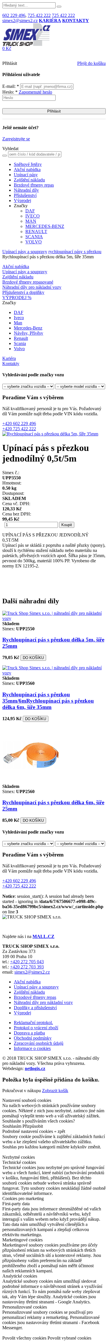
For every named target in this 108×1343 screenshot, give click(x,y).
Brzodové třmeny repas (35, 997)
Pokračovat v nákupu (21, 1090)
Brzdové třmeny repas (34, 185)
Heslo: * (27, 92)
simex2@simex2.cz (20, 20)
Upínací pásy (26, 174)
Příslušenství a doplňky (23, 292)
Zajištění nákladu (29, 179)
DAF (30, 210)
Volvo (19, 348)
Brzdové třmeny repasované (27, 282)
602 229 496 (13, 15)
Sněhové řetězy (28, 164)
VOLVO (33, 241)
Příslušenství (25, 195)
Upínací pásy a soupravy (24, 251)
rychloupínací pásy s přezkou (74, 251)
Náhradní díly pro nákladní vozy (31, 287)
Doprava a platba (29, 1032)
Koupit (66, 525)
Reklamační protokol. (33, 1022)
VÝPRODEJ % (16, 297)
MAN (30, 221)
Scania (20, 343)
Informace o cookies (32, 1048)
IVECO (32, 216)
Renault (21, 338)
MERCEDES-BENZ (44, 226)
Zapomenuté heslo (35, 92)
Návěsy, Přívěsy (28, 333)
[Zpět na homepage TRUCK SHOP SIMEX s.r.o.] (26, 44)
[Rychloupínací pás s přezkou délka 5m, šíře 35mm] (50, 433)
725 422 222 (39, 15)
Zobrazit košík (55, 1090)
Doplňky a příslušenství (35, 1007)
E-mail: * (11, 86)
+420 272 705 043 (27, 961)
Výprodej (22, 200)
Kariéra (9, 358)
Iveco (19, 317)
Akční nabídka (27, 169)
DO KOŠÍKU (33, 658)
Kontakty (10, 363)
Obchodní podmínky (33, 1038)
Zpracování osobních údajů (38, 1043)
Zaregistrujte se (16, 138)
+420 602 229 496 (19, 423)
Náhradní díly (26, 190)
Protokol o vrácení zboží (36, 1027)
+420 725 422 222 (19, 428)
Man (18, 322)
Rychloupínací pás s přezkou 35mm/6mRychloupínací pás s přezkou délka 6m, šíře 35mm (48, 700)
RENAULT (36, 231)
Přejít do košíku (91, 63)
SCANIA (34, 236)
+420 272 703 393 (27, 966)
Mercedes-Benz (28, 327)
